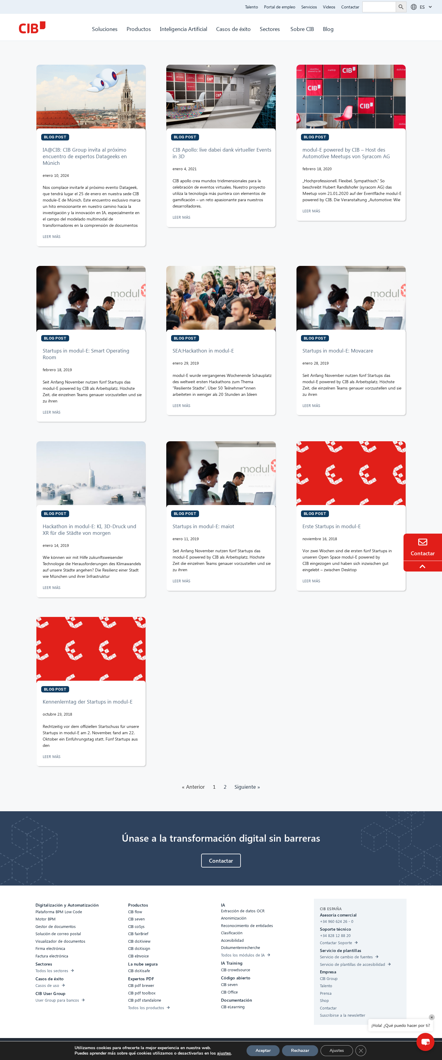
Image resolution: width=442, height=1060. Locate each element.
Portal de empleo (279, 7)
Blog (328, 28)
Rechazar (300, 1050)
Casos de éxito (233, 28)
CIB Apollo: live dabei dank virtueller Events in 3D (222, 153)
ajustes (224, 1053)
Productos (139, 28)
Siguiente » (247, 786)
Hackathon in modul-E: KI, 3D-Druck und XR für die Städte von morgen (89, 529)
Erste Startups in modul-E (331, 526)
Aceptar (263, 1050)
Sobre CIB (302, 28)
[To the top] (423, 566)
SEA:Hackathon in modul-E (203, 350)
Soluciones (105, 28)
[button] (425, 1042)
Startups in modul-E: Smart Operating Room (86, 354)
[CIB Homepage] (32, 27)
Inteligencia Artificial (183, 28)
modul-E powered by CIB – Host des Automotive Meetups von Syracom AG (346, 153)
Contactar (350, 7)
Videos (329, 7)
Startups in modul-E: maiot (203, 526)
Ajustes (337, 1050)
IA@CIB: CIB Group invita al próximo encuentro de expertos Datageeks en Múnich (85, 156)
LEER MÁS (52, 236)
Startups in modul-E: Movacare (337, 350)
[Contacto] (422, 542)
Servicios (309, 7)
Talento (251, 7)
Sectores (270, 28)
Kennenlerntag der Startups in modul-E (88, 701)
